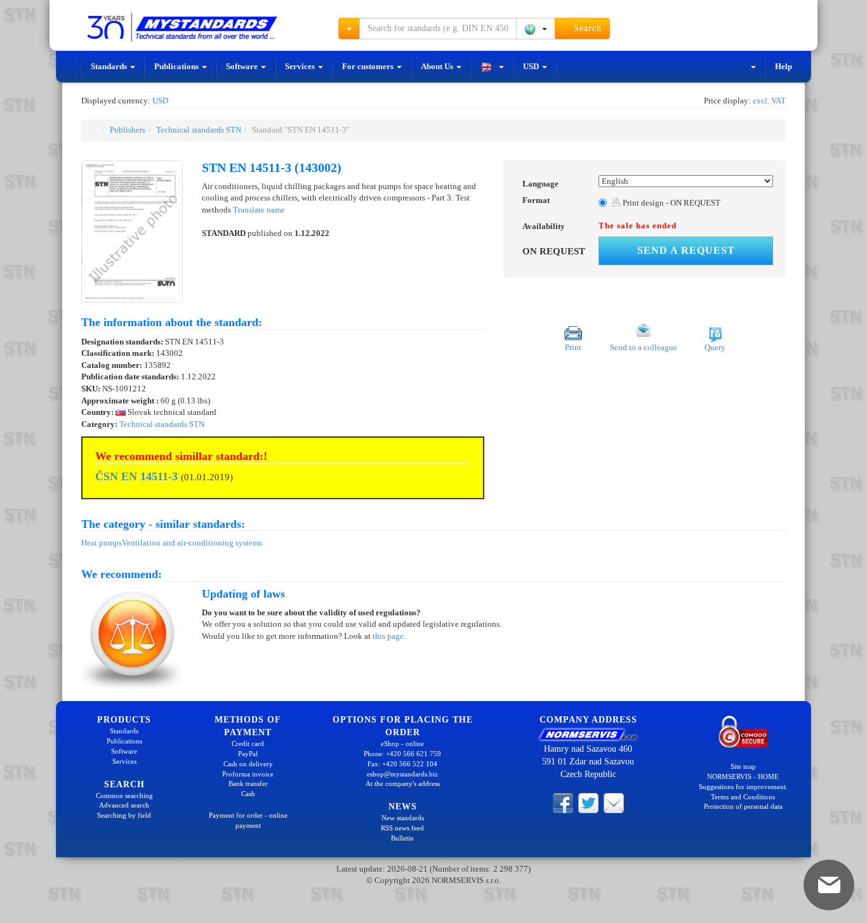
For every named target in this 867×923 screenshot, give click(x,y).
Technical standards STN (198, 129)
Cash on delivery (248, 764)
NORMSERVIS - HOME (743, 776)
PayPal (248, 753)
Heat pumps (101, 542)
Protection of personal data (743, 806)
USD (532, 66)
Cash (248, 793)
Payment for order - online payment (248, 820)
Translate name (259, 209)
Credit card (248, 743)
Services (301, 66)
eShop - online (402, 743)
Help (783, 66)
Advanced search (124, 805)
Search (586, 28)
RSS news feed (402, 828)
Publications (177, 66)
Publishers (127, 129)
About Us (438, 66)
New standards (402, 818)
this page (388, 636)
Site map (743, 766)
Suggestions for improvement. (743, 786)
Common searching (124, 795)
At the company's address (403, 783)
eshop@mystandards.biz (402, 774)
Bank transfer (248, 783)
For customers (368, 66)
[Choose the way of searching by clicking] (349, 28)
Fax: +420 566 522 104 (402, 764)
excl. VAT (769, 100)
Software (243, 66)
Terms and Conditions (743, 797)
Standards (110, 66)
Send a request (686, 250)
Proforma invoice (248, 774)
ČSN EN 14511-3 (136, 476)
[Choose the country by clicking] (535, 28)
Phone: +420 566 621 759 (402, 753)
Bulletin (402, 838)
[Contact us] (614, 802)
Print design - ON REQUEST (670, 202)
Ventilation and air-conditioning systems (192, 542)
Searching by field (124, 815)
